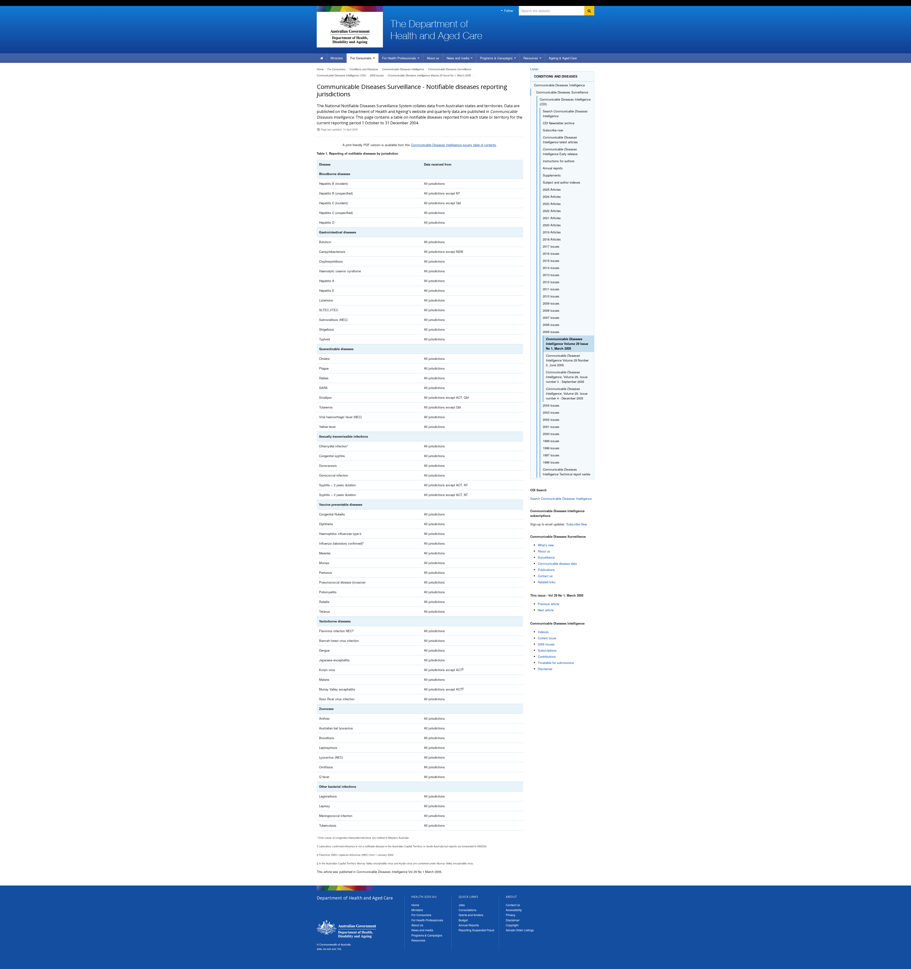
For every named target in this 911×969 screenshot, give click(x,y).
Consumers (361, 58)
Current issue (547, 638)
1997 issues (551, 455)
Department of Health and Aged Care (346, 929)
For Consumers (421, 915)
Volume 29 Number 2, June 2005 (567, 360)
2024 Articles (552, 196)
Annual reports (553, 168)
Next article (545, 610)
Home (320, 69)
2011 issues (551, 289)
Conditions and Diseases (363, 69)
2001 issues (551, 426)
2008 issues (551, 310)
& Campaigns (497, 58)
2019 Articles (552, 232)
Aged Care (563, 58)
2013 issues (551, 275)
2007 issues (551, 317)
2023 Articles (552, 203)
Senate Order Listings (520, 930)
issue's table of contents (453, 145)
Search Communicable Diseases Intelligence (561, 498)
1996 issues (551, 462)
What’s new (546, 545)
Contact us (545, 576)
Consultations (467, 910)
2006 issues (551, 324)
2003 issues (551, 412)
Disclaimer (545, 669)
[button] (896, 964)
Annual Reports (469, 925)
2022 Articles (552, 211)
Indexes (543, 632)
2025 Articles (552, 189)
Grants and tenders (471, 915)
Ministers (336, 58)
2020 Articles (552, 225)
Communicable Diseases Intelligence (403, 69)
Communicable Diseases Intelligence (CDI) (341, 75)
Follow (508, 10)
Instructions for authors (559, 161)
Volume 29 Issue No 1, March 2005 (429, 75)
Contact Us (513, 905)
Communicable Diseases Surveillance (449, 69)
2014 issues (551, 267)
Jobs (462, 905)
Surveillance (546, 557)
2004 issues (551, 405)
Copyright (512, 925)
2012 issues (551, 282)
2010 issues (551, 296)
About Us (417, 925)
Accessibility (514, 910)
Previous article (548, 604)
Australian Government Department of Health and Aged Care (350, 28)
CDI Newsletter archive (558, 123)
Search (565, 113)
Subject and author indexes (561, 182)
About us (433, 58)
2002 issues (551, 419)
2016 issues (551, 253)
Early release (560, 151)
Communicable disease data (557, 563)
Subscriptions (547, 650)
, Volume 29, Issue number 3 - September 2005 (566, 377)
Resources (531, 58)
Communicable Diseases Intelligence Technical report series (566, 471)
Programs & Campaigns (426, 935)
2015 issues (551, 260)
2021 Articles (552, 218)
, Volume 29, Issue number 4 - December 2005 (566, 393)
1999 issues (551, 441)
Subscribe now (553, 130)
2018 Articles (552, 239)
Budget (463, 920)
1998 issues (551, 448)
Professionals (399, 58)
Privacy (510, 915)
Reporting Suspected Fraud (476, 930)
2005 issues (377, 75)
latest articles (560, 139)
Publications (546, 569)
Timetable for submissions (556, 662)
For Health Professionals (427, 920)
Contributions (547, 656)
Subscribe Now (576, 524)
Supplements (552, 175)
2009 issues (551, 303)
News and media (458, 58)
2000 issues (551, 433)
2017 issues (551, 246)
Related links (547, 582)
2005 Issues (546, 644)
